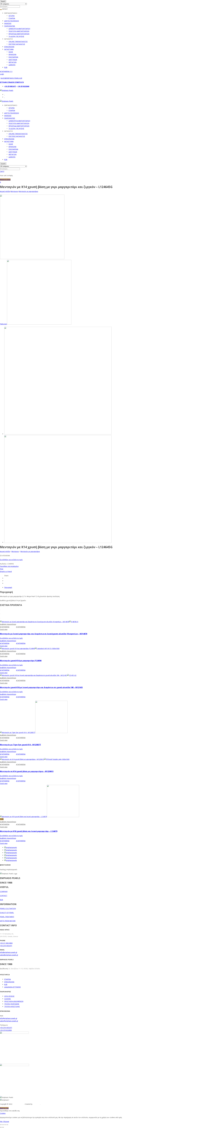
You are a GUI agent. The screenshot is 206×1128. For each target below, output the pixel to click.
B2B (5, 67)
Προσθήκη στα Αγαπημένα (9, 566)
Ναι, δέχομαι (4, 1121)
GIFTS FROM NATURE (7, 921)
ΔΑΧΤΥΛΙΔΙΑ (13, 60)
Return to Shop (5, 180)
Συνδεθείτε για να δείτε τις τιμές (11, 560)
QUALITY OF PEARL (7, 913)
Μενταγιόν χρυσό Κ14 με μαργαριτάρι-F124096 (20, 660)
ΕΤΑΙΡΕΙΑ (12, 18)
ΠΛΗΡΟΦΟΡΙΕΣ (9, 26)
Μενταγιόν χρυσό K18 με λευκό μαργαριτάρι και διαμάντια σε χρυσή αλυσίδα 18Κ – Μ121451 (41, 687)
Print (1, 569)
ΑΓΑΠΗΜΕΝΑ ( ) (6, 71)
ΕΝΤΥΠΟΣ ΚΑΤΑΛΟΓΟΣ (17, 44)
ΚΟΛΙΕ (11, 52)
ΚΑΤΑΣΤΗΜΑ (9, 49)
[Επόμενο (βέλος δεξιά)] (3, 1127)
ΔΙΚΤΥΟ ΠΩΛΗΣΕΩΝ (11, 21)
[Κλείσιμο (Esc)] (7, 1124)
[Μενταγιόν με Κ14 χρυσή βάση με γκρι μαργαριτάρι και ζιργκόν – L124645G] (58, 434)
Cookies (3, 1113)
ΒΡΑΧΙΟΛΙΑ (12, 54)
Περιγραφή (8, 587)
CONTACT (3, 896)
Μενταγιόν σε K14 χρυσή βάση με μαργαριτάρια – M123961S (26, 771)
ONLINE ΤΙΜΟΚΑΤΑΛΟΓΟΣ (18, 41)
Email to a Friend (6, 571)
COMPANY (4, 891)
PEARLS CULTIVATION (8, 908)
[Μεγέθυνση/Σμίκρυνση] (1, 1124)
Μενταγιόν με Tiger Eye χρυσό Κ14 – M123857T (20, 744)
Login (2, 74)
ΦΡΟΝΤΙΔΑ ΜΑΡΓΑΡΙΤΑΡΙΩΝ (19, 34)
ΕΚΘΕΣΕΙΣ (7, 23)
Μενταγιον (14, 191)
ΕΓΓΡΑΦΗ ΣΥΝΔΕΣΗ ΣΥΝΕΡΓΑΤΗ (12, 82)
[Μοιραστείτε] (5, 1124)
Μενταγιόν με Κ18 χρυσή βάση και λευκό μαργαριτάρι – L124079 (28, 831)
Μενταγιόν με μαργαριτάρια (28, 191)
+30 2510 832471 (6, 946)
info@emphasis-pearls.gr (8, 952)
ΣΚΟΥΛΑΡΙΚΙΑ (13, 57)
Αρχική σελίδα (5, 191)
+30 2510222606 (23, 86)
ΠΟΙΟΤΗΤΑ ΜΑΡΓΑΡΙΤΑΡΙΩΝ (19, 31)
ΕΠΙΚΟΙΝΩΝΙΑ (9, 47)
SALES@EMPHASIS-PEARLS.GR (11, 78)
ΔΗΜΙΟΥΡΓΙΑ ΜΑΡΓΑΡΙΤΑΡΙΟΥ (19, 29)
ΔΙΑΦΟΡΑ (12, 65)
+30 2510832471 (10, 86)
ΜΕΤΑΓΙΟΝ (12, 62)
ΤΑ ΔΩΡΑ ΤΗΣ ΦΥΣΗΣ (16, 36)
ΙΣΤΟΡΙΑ (11, 16)
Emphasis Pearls (18, 1104)
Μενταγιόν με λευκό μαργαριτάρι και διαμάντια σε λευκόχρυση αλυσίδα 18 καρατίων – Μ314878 (43, 634)
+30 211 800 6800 (6, 943)
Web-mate (36, 1104)
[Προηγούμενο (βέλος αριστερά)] (1, 1127)
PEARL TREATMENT (7, 917)
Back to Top (4, 1108)
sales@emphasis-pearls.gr (9, 955)
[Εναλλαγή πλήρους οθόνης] (3, 1124)
